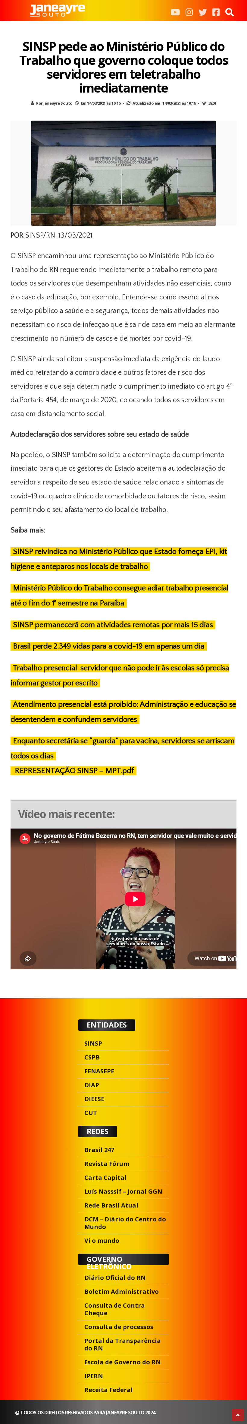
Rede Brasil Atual (111, 1205)
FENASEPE (99, 1071)
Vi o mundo (101, 1240)
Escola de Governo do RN (122, 1362)
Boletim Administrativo (121, 1291)
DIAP (91, 1085)
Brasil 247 (99, 1150)
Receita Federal (108, 1390)
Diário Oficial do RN (115, 1278)
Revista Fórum (106, 1164)
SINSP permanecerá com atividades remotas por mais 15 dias (113, 624)
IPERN (93, 1376)
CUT (90, 1113)
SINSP (93, 1043)
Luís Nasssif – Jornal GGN (123, 1191)
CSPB (92, 1057)
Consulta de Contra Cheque (114, 1309)
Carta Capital (105, 1177)
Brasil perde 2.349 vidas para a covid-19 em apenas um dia (109, 646)
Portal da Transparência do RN (122, 1344)
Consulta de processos (118, 1327)
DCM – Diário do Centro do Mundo (125, 1223)
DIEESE (94, 1099)
